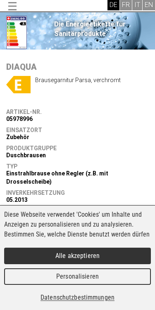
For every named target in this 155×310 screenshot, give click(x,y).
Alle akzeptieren (77, 256)
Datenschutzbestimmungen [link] (77, 297)
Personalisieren (77, 276)
